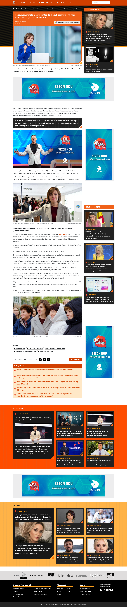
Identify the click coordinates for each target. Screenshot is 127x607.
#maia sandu (20, 348)
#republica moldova (36, 348)
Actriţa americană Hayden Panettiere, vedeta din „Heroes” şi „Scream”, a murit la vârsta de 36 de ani (99, 560)
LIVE (70, 3)
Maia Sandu (63, 234)
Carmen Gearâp (22, 21)
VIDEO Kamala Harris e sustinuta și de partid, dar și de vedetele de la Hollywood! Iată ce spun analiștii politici (47, 377)
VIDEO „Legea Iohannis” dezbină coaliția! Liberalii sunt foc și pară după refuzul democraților (45, 371)
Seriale (49, 3)
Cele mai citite (93, 207)
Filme (57, 3)
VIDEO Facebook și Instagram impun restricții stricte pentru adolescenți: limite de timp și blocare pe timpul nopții (99, 299)
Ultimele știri (92, 9)
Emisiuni (41, 3)
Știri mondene (19, 505)
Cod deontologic (18, 594)
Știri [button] (63, 3)
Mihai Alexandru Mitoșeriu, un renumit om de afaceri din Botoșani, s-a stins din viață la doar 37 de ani (99, 69)
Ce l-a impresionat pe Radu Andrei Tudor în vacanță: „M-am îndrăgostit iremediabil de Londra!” (69, 463)
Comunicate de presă (40, 594)
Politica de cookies (18, 597)
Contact (15, 591)
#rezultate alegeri (46, 351)
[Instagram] (104, 590)
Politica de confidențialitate (42, 589)
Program (21, 3)
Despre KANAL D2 (22, 585)
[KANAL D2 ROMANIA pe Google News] (32, 359)
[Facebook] (101, 590)
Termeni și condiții (18, 589)
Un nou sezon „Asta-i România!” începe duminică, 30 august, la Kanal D (33, 419)
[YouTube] (107, 590)
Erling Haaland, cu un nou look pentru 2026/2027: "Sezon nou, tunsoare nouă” (99, 530)
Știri (68, 591)
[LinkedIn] (110, 590)
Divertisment (19, 408)
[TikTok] (112, 590)
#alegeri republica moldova (25, 351)
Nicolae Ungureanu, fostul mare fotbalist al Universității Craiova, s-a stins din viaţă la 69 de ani (48, 389)
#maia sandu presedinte (56, 348)
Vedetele (31, 3)
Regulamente (38, 591)
